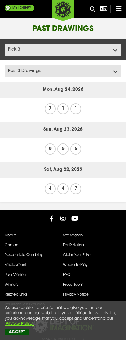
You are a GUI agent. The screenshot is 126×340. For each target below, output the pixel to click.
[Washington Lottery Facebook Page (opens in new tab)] (51, 218)
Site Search (73, 235)
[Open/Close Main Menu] (115, 9)
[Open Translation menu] (103, 9)
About (10, 235)
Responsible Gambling (24, 255)
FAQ (66, 275)
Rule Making (15, 275)
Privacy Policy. (19, 324)
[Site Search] (92, 9)
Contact (12, 245)
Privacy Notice (76, 294)
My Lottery (21, 8)
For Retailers (73, 245)
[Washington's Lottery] (63, 10)
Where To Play (75, 265)
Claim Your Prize (77, 255)
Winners (11, 285)
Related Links (16, 294)
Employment (15, 265)
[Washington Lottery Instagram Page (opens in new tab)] (63, 218)
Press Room (73, 285)
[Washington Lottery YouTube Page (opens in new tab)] (74, 218)
